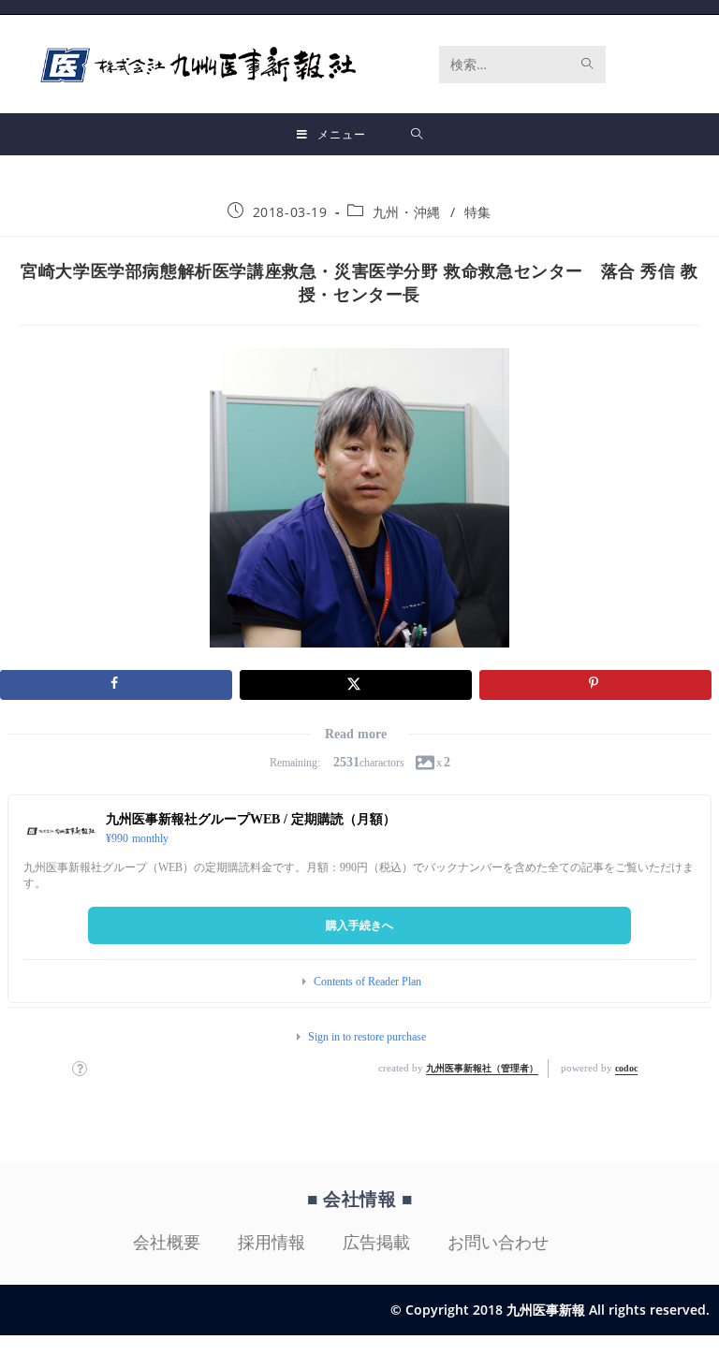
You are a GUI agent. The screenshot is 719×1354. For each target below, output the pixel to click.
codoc (626, 1068)
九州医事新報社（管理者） (482, 1068)
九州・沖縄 (407, 212)
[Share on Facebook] (116, 685)
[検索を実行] (588, 64)
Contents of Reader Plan (367, 981)
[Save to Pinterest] (595, 685)
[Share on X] (356, 685)
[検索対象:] (417, 134)
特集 (478, 212)
